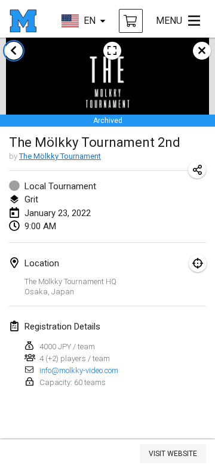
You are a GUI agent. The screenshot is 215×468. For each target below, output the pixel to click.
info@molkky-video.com (78, 370)
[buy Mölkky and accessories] (131, 21)
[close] (202, 51)
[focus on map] (198, 263)
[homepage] (23, 21)
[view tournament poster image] (112, 51)
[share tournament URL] (197, 169)
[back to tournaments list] (14, 51)
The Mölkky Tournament (60, 156)
